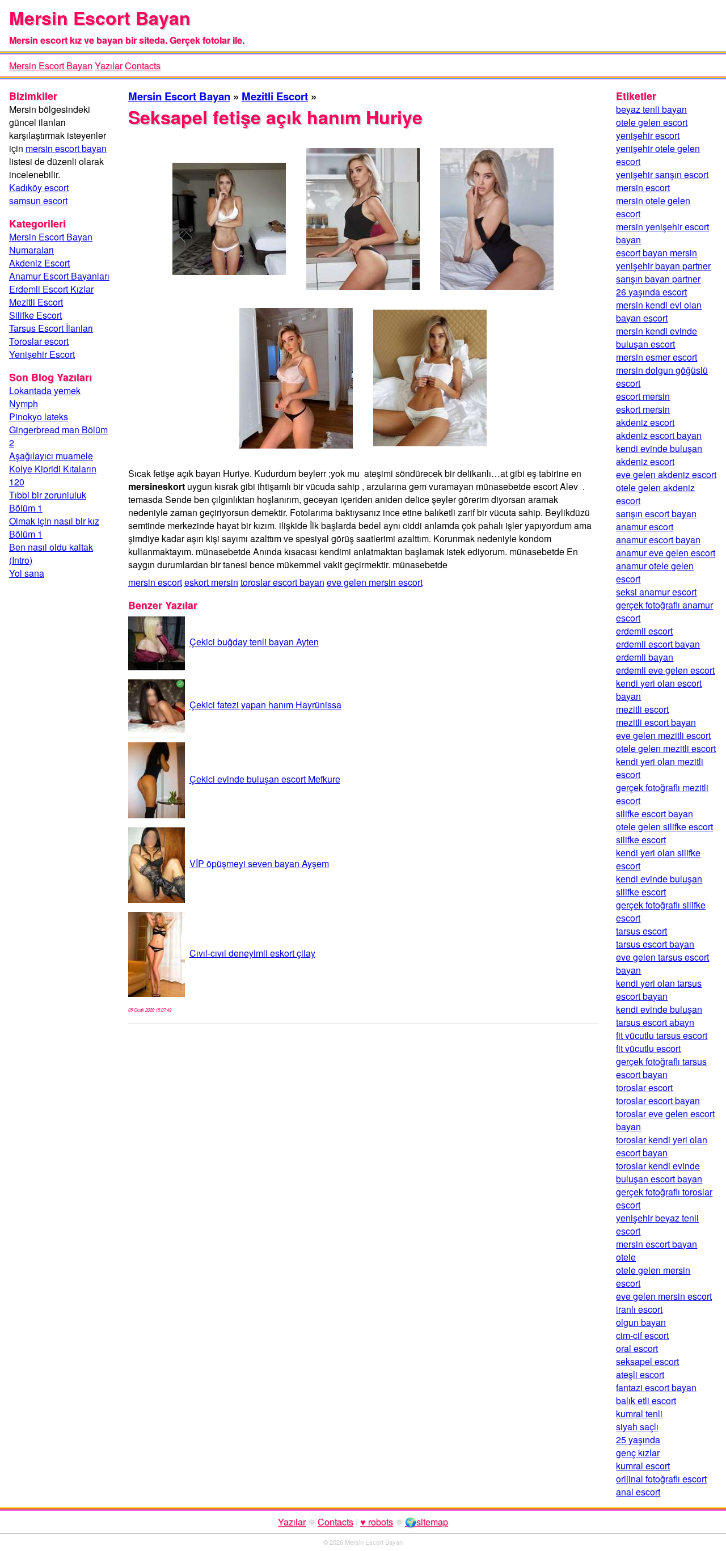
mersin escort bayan (66, 148)
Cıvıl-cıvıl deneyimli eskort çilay (252, 953)
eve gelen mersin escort (375, 582)
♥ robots (376, 1521)
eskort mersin (211, 582)
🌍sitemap (426, 1521)
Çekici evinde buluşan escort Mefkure (264, 778)
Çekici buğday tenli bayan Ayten (254, 641)
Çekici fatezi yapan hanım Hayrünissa (265, 704)
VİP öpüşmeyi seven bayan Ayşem (259, 863)
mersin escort (155, 582)
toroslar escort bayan (282, 582)
